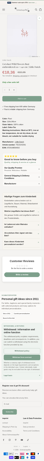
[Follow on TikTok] (28, 440)
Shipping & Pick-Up (9, 427)
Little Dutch (6, 60)
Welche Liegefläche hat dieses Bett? (19, 211)
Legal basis (22, 375)
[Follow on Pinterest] (16, 440)
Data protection (29, 427)
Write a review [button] (22, 275)
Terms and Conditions (31, 431)
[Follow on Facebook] (3, 440)
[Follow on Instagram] (9, 440)
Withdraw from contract (22, 357)
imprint (25, 423)
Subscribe (9, 412)
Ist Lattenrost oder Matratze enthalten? (16, 225)
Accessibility (6, 431)
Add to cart (22, 99)
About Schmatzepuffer (10, 435)
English (25, 446)
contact (5, 423)
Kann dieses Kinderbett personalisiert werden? (14, 243)
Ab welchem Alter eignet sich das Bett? (18, 234)
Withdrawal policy (22, 351)
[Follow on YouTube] (22, 440)
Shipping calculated (20, 76)
